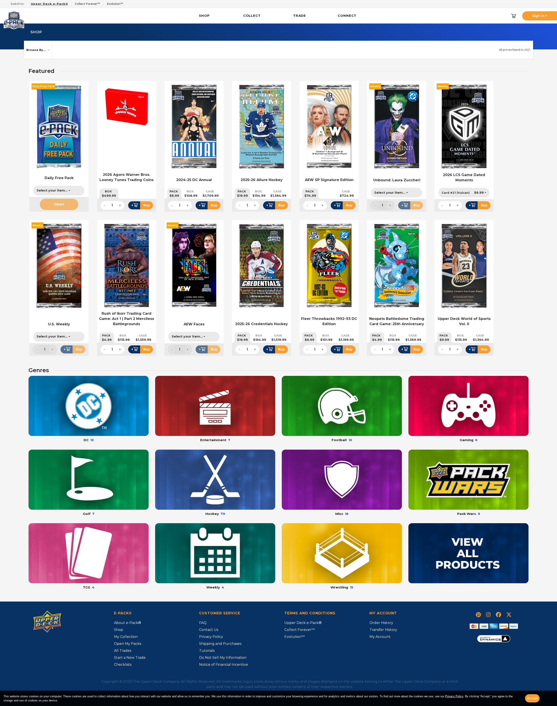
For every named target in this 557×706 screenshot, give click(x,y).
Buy (146, 205)
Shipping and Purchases (220, 644)
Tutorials (207, 651)
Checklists (122, 664)
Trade (299, 15)
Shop (204, 15)
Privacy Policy (454, 696)
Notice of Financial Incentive (223, 664)
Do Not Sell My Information (223, 658)
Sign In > (539, 16)
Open (59, 204)
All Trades (122, 651)
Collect (252, 15)
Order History (381, 623)
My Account (380, 637)
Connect (347, 15)
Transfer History (383, 630)
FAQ (202, 623)
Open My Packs (127, 644)
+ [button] (132, 205)
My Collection (126, 637)
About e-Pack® (127, 623)
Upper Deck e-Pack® (303, 623)
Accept (532, 698)
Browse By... (36, 50)
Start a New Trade (130, 658)
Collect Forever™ (299, 630)
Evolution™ (294, 637)
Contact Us (208, 630)
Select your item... (52, 190)
